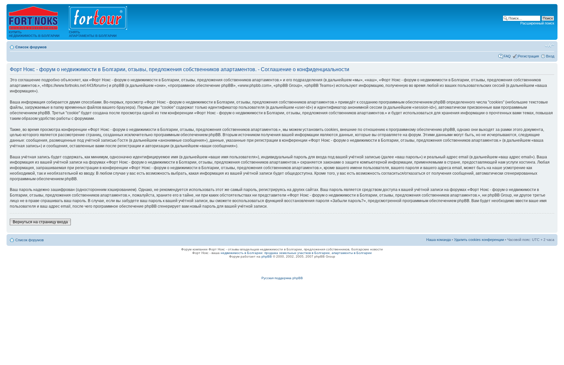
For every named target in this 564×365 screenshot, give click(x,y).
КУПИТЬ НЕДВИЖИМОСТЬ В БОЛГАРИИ (34, 34)
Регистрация (528, 56)
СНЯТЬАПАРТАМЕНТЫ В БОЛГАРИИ (93, 34)
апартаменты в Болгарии (352, 253)
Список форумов (31, 47)
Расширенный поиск (537, 23)
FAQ (507, 56)
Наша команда (438, 240)
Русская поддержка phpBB (282, 278)
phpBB (266, 256)
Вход (550, 56)
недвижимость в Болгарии (241, 253)
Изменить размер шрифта (549, 46)
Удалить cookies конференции (479, 240)
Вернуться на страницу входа (40, 222)
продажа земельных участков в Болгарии (297, 253)
